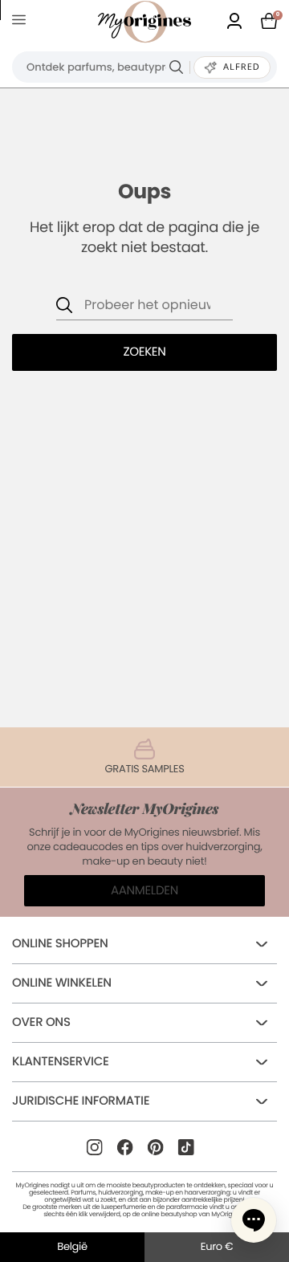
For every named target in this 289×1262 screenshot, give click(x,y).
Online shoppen (60, 943)
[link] (234, 22)
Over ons (41, 1022)
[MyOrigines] (144, 21)
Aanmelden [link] (144, 890)
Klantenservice (60, 1061)
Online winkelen (62, 983)
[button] (253, 1220)
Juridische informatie (80, 1101)
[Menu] (22, 22)
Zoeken (144, 352)
